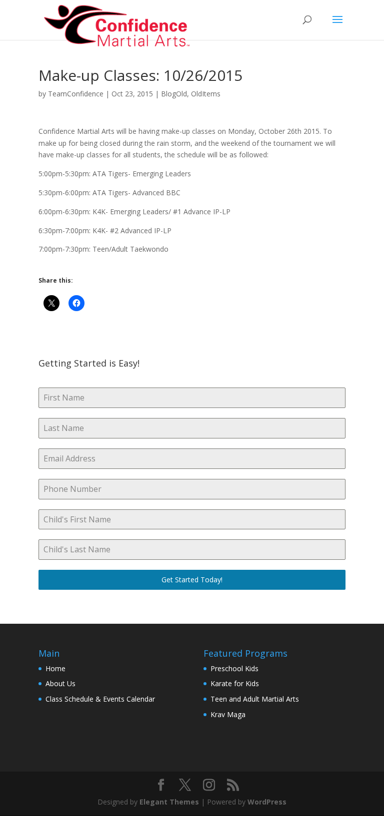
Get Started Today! (192, 579)
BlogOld (174, 93)
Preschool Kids (234, 668)
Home (56, 668)
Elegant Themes (169, 802)
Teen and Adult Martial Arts (254, 699)
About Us (61, 683)
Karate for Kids (234, 683)
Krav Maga (228, 714)
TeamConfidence (76, 93)
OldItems (205, 93)
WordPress (267, 802)
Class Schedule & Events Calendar (100, 699)
